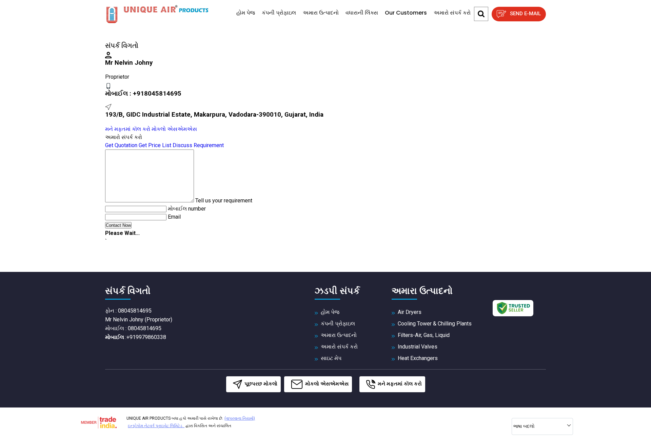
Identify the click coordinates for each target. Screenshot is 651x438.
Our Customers (406, 13)
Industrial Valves (417, 346)
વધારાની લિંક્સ (362, 13)
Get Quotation (121, 145)
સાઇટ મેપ (331, 358)
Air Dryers (409, 312)
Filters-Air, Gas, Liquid (424, 335)
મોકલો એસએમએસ (174, 129)
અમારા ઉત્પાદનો (321, 13)
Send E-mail (525, 14)
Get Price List (155, 145)
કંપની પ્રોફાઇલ (279, 13)
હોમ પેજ (245, 13)
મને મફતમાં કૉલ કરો (127, 129)
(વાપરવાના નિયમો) (239, 418)
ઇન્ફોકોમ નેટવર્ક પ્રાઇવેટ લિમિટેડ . (156, 425)
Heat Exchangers (418, 358)
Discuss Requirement (198, 145)
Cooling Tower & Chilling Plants (435, 323)
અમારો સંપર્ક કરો (452, 13)
